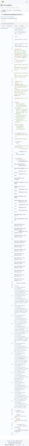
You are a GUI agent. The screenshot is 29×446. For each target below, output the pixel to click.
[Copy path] (16, 18)
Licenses (18, 444)
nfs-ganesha (11, 16)
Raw (3, 25)
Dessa (4, 5)
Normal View (9, 25)
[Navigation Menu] (26, 2)
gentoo (9, 5)
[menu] (7, 444)
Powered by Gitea (11, 441)
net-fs (6, 16)
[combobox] (9, 21)
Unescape (22, 25)
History (15, 25)
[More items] (27, 10)
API (23, 444)
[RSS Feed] (2, 8)
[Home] (3, 1)
